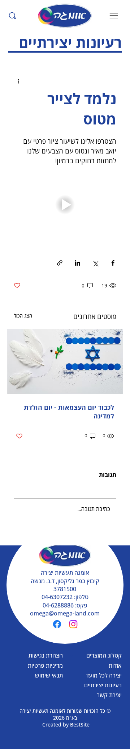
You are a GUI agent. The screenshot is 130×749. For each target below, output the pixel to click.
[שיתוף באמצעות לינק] (59, 262)
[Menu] (114, 15)
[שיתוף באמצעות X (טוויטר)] (95, 262)
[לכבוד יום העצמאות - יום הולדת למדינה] (65, 361)
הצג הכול (23, 315)
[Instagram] (73, 624)
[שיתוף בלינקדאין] (77, 262)
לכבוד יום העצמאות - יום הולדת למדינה (69, 411)
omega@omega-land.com (65, 613)
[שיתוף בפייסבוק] (112, 262)
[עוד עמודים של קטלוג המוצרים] (71, 656)
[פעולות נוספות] (18, 81)
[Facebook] (57, 624)
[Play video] (65, 205)
